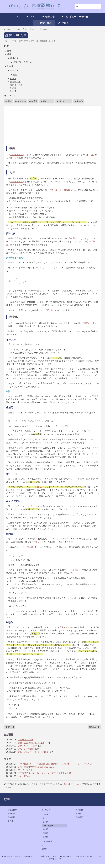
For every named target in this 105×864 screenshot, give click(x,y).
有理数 (73, 238)
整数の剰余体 (90, 323)
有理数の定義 (16, 155)
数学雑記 (79, 817)
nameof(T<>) (24, 776)
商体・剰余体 (16, 35)
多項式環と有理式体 (22, 62)
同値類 (30, 547)
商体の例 (14, 58)
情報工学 (50, 16)
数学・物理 (46, 23)
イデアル (14, 70)
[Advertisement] (52, 125)
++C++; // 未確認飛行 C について (89, 856)
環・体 (11, 727)
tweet (9, 29)
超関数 (44, 849)
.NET (32, 16)
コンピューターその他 (76, 16)
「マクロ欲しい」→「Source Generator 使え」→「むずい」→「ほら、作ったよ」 (56, 764)
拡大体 (50, 310)
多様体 (78, 814)
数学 (7, 799)
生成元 (13, 79)
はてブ (34, 29)
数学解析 (11, 817)
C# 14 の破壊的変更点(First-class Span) (36, 767)
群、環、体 (46, 810)
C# (18, 16)
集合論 (10, 821)
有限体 (74, 570)
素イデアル (15, 82)
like (26, 29)
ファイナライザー (26, 770)
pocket (45, 29)
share (18, 29)
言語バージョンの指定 (34, 743)
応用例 (45, 837)
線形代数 (11, 814)
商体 (9, 54)
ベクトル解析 (47, 841)
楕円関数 (79, 810)
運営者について (55, 859)
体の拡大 (93, 727)
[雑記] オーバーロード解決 (36, 752)
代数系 (45, 814)
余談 (15, 74)
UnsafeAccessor (25, 740)
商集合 (36, 542)
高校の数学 (12, 810)
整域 (59, 222)
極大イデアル (16, 85)
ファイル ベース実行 (27, 746)
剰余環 (13, 88)
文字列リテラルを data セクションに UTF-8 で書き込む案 (44, 773)
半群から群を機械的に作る (63, 190)
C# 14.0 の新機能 (26, 749)
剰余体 (10, 66)
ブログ (65, 23)
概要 (9, 51)
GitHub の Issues (71, 784)
